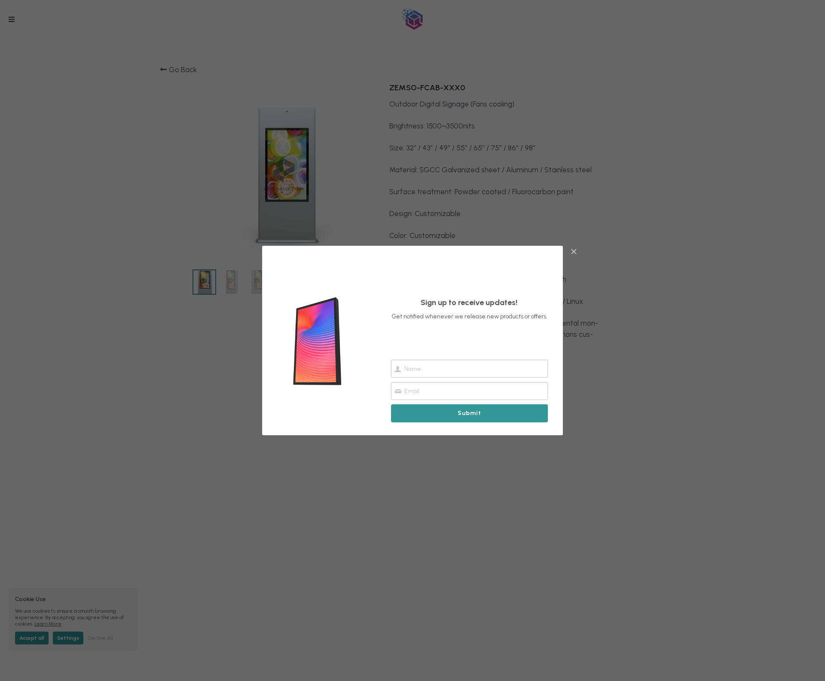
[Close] (573, 252)
